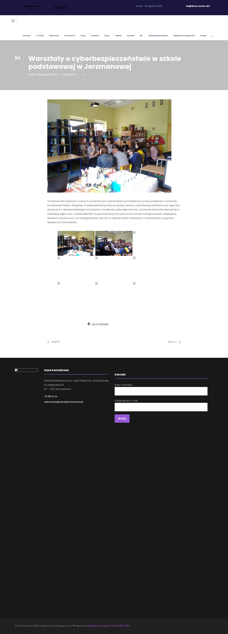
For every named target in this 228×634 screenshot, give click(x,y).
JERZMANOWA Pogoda (46, 7)
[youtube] (178, 6)
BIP (141, 35)
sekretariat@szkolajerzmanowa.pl (63, 401)
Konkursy (95, 35)
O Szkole (40, 35)
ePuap (203, 35)
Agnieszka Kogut (47, 74)
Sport (107, 35)
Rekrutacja (54, 35)
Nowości (26, 35)
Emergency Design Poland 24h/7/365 (108, 625)
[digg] (167, 6)
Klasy (83, 35)
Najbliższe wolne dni (198, 6)
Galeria (118, 35)
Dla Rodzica (70, 35)
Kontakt (130, 35)
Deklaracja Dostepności (184, 35)
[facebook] (172, 6)
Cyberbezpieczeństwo (158, 35)
